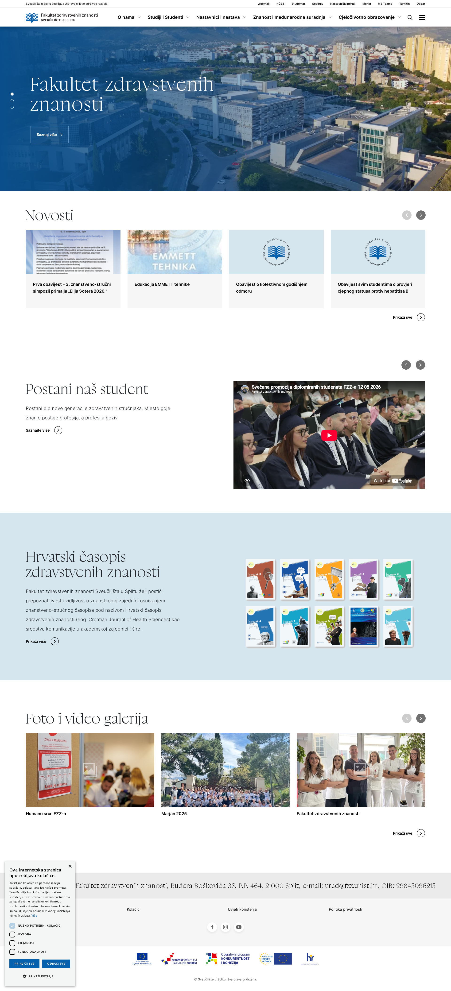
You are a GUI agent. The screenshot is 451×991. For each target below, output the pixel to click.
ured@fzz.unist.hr (351, 885)
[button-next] (420, 365)
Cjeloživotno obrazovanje (367, 17)
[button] (421, 215)
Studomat (298, 3)
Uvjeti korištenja (242, 909)
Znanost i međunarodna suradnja (289, 17)
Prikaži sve (402, 317)
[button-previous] (406, 365)
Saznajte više (38, 430)
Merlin (366, 3)
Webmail (263, 3)
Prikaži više (36, 641)
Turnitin (404, 3)
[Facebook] (212, 927)
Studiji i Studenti (165, 17)
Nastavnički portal (342, 3)
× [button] (70, 866)
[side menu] (422, 17)
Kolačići (133, 909)
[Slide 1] (12, 100)
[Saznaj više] (225, 109)
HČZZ (280, 3)
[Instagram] (225, 927)
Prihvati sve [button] (25, 964)
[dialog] (40, 923)
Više (34, 915)
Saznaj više (47, 134)
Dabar (421, 3)
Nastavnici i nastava (218, 17)
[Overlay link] (73, 269)
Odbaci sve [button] (56, 964)
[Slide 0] (12, 94)
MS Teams (385, 3)
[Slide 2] (12, 107)
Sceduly (317, 3)
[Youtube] (239, 927)
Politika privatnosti (345, 909)
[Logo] (62, 17)
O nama (126, 17)
